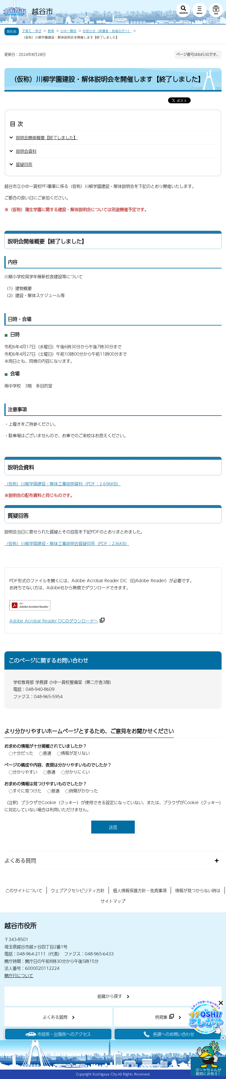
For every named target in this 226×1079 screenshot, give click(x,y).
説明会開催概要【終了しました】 (47, 137)
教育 (51, 31)
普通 (47, 753)
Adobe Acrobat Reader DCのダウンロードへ (53, 620)
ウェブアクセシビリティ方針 (77, 890)
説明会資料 (26, 151)
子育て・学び (31, 31)
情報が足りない (75, 753)
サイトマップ (113, 901)
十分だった (23, 753)
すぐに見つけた (27, 790)
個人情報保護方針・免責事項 (140, 890)
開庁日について (18, 975)
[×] (208, 1058)
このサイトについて (23, 890)
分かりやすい (25, 771)
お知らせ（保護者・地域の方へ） (107, 31)
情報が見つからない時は (197, 890)
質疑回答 (24, 164)
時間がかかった (83, 790)
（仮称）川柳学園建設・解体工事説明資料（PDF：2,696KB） (62, 483)
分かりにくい (77, 771)
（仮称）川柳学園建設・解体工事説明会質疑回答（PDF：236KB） (66, 543)
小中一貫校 (68, 31)
